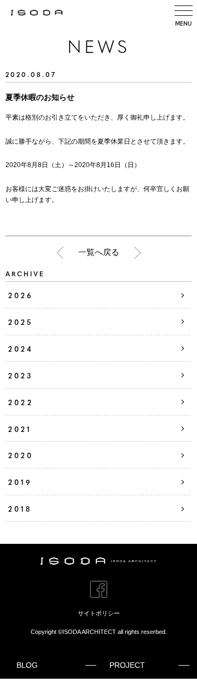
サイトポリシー (99, 613)
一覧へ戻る (98, 252)
